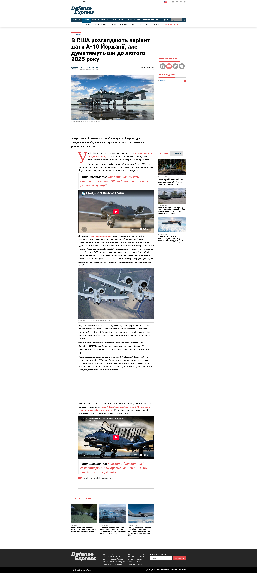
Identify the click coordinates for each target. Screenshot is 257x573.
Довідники (123, 24)
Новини (79, 34)
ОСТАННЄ (164, 154)
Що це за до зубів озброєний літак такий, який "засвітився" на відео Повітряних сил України (84, 529)
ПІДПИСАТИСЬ (179, 558)
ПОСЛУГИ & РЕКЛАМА (163, 570)
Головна (73, 34)
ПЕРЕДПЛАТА (174, 570)
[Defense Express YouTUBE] (177, 2)
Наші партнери (144, 24)
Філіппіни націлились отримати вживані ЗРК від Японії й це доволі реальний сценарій (114, 181)
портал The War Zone (101, 236)
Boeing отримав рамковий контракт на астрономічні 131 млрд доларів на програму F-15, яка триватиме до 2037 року (170, 239)
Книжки (132, 24)
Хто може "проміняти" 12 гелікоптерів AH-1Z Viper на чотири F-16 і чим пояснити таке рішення (114, 468)
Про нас (87, 24)
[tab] (164, 153)
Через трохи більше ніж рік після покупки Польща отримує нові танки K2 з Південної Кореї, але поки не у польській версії (171, 182)
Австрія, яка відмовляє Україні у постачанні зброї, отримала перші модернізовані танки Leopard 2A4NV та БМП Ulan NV (171, 210)
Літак (112, 478)
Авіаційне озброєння (90, 478)
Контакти (156, 24)
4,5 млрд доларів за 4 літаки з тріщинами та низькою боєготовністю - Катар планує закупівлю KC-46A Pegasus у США (139, 531)
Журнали (113, 24)
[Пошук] (184, 19)
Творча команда (100, 24)
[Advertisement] (145, 11)
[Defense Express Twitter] (181, 2)
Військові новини (103, 478)
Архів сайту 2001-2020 (172, 24)
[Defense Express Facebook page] (173, 2)
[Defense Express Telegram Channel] (185, 2)
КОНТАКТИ (182, 570)
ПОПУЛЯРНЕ (177, 154)
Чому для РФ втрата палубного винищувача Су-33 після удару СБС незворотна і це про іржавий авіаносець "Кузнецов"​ (112, 530)
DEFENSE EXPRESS (89, 67)
